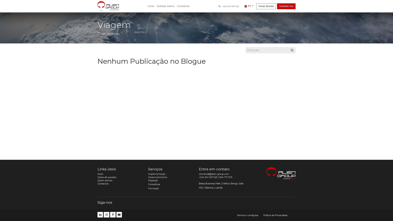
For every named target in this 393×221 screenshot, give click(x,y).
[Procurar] (292, 50)
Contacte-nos (286, 6)
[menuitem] (151, 6)
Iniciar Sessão (266, 6)
